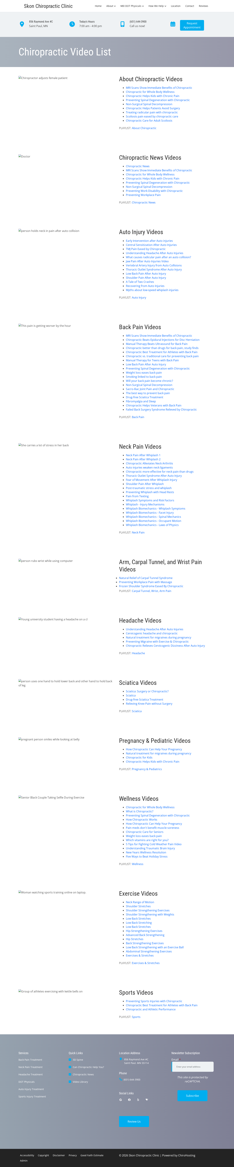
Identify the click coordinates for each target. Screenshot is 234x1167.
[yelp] (138, 1100)
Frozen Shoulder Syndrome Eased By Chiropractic (151, 586)
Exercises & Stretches (140, 955)
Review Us (134, 1121)
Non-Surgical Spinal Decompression (149, 104)
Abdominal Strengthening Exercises (149, 951)
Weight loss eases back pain (144, 372)
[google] (120, 1100)
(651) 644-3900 (132, 1079)
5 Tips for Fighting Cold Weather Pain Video (154, 844)
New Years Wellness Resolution (146, 852)
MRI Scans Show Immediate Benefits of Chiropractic (159, 88)
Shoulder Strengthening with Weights (150, 914)
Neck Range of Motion (140, 902)
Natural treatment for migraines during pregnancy (158, 637)
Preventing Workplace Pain (143, 195)
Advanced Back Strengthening (145, 935)
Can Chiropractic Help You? (88, 1067)
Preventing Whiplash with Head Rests (150, 492)
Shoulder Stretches (138, 906)
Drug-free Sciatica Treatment (144, 397)
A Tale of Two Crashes (140, 282)
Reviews (203, 6)
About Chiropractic (144, 128)
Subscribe (192, 1096)
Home (98, 6)
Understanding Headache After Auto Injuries (154, 253)
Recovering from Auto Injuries (145, 286)
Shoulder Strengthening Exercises (148, 910)
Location (176, 6)
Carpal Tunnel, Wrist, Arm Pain (151, 591)
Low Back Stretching (139, 923)
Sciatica (131, 695)
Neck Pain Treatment (30, 1067)
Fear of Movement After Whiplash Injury (151, 480)
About (109, 6)
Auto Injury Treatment (31, 1089)
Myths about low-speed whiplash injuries (152, 290)
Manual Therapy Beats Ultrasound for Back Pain (157, 344)
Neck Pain (138, 532)
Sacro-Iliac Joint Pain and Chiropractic (150, 389)
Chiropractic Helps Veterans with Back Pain (153, 405)
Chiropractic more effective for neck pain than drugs (160, 471)
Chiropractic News (138, 166)
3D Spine (78, 1059)
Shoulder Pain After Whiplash (145, 484)
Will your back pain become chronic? (149, 381)
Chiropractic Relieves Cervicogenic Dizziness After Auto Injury (165, 646)
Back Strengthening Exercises (145, 943)
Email (176, 1059)
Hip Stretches (134, 939)
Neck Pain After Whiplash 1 (143, 455)
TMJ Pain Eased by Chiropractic (146, 249)
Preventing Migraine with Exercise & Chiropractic (157, 641)
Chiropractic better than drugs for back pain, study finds (162, 348)
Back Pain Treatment (30, 1059)
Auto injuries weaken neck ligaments (149, 467)
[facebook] (129, 1100)
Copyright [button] (43, 1155)
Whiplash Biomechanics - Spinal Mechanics (153, 517)
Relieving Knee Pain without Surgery (149, 704)
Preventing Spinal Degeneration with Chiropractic (158, 100)
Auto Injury (139, 297)
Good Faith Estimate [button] (92, 1155)
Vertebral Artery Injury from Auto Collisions (154, 265)
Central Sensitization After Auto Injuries (151, 245)
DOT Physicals (27, 1081)
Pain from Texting (137, 496)
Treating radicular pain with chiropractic (152, 112)
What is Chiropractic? (139, 811)
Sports (136, 1017)
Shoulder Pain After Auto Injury (146, 278)
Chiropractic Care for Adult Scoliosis (149, 120)
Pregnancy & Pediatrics (147, 769)
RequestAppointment (192, 25)
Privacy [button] (73, 1155)
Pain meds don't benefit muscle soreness (152, 828)
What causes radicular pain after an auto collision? (158, 257)
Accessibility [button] (27, 1155)
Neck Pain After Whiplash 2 (143, 459)
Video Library (80, 1081)
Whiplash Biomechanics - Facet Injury (150, 513)
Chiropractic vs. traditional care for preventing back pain (162, 356)
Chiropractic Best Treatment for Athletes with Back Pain (162, 352)
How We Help (156, 6)
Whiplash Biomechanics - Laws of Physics (152, 525)
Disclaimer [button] (59, 1155)
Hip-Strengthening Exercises (144, 931)
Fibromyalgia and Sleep (141, 401)
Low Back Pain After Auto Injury (146, 273)
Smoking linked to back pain (144, 377)
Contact (189, 6)
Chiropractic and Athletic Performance (151, 1009)
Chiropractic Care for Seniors (144, 832)
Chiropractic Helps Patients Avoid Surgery (153, 108)
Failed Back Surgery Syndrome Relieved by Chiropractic (161, 409)
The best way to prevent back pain (148, 393)
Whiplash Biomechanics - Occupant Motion (153, 521)
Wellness (137, 864)
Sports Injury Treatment (32, 1096)
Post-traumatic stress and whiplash (149, 488)
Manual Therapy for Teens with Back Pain (152, 360)
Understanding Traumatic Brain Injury (150, 848)
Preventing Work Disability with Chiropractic (154, 191)
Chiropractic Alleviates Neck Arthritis (149, 463)
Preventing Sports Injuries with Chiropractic (154, 1001)
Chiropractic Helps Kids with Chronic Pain (152, 96)
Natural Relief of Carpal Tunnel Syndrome (146, 578)
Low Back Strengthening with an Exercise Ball (155, 947)
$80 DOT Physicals (130, 6)
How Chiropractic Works (141, 819)
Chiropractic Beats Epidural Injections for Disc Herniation (163, 340)
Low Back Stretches (138, 918)
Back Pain (138, 417)
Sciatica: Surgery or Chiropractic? (147, 691)
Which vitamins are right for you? (147, 840)
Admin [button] (24, 1160)
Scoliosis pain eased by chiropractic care (152, 116)
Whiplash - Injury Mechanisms (145, 504)
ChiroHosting (186, 1155)
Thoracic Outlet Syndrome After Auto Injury (154, 269)
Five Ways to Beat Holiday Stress (147, 856)
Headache (138, 653)
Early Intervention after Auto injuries (149, 241)
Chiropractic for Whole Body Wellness (150, 92)
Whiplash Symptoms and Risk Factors (150, 500)
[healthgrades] (147, 1100)
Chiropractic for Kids (139, 757)
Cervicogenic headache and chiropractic (152, 633)
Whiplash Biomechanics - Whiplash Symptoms (155, 508)
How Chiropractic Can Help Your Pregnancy (154, 749)
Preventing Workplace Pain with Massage (145, 582)
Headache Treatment (31, 1074)
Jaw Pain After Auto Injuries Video (147, 261)
